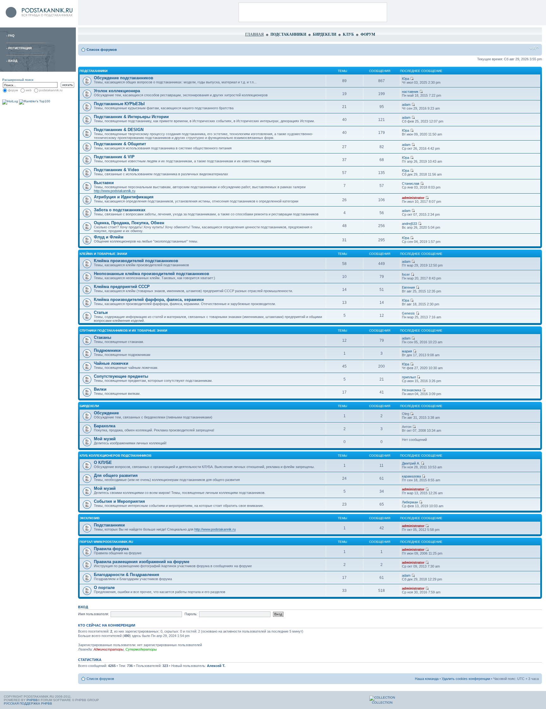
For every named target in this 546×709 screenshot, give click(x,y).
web (29, 90)
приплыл (409, 377)
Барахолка (104, 426)
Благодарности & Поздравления (126, 574)
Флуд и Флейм (109, 237)
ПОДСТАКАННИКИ (93, 71)
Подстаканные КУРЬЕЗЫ (119, 103)
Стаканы (102, 337)
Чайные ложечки (111, 363)
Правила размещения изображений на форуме (141, 561)
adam (406, 104)
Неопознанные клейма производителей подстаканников (151, 273)
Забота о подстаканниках (119, 209)
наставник (410, 91)
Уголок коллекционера (117, 90)
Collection (382, 702)
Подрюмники (107, 350)
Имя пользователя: (93, 614)
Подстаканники (288, 34)
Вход (12, 61)
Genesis (408, 313)
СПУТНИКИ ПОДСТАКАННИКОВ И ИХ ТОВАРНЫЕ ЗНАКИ (123, 330)
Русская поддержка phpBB (28, 703)
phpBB (32, 700)
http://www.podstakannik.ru (114, 191)
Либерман (410, 502)
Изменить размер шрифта (534, 48)
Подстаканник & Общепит (120, 143)
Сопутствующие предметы (121, 376)
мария (407, 351)
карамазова (411, 476)
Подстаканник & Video (116, 169)
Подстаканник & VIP (114, 156)
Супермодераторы (141, 649)
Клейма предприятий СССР (122, 286)
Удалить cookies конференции (466, 679)
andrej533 (409, 223)
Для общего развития (116, 475)
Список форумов (102, 49)
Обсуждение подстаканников (123, 77)
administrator (413, 198)
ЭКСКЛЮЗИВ (90, 518)
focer (406, 274)
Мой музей (105, 438)
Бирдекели (324, 34)
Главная (254, 34)
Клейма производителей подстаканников (136, 260)
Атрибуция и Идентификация (124, 197)
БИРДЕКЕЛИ (89, 406)
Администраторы (109, 649)
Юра (405, 79)
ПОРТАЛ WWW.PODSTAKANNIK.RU (106, 542)
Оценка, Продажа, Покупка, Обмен (129, 222)
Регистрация (20, 48)
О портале (104, 587)
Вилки (100, 389)
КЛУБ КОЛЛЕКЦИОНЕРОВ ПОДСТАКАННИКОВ (115, 455)
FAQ (11, 35)
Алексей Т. (216, 666)
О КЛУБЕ (103, 462)
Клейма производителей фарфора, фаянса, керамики (149, 299)
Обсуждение (106, 413)
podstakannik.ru (51, 90)
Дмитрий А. (411, 463)
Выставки (104, 182)
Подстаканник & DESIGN (118, 129)
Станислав (410, 183)
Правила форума (111, 548)
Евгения (408, 287)
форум (13, 90)
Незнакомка (411, 390)
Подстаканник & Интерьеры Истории (131, 116)
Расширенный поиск (17, 79)
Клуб (348, 34)
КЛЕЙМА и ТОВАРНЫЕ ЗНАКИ (103, 253)
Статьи (101, 312)
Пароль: (191, 614)
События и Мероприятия (119, 501)
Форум (368, 34)
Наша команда (427, 679)
